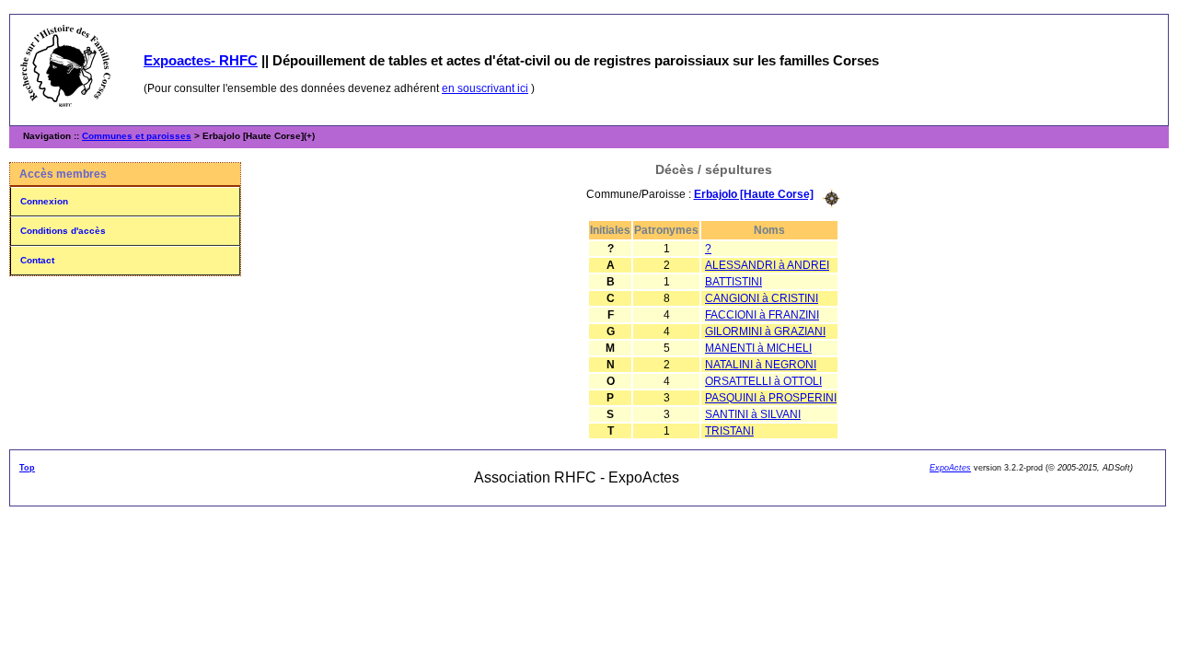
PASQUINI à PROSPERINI (771, 397)
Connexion (44, 201)
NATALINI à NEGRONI (760, 364)
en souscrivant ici (485, 88)
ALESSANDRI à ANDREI (767, 265)
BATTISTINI (733, 281)
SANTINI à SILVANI (753, 414)
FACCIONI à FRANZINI (762, 314)
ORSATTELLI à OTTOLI (763, 381)
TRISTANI (729, 431)
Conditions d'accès (63, 231)
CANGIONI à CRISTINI (761, 298)
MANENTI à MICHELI (758, 348)
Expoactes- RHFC (201, 60)
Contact (37, 260)
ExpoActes (950, 467)
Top (27, 467)
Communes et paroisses (136, 136)
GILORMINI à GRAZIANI (765, 331)
